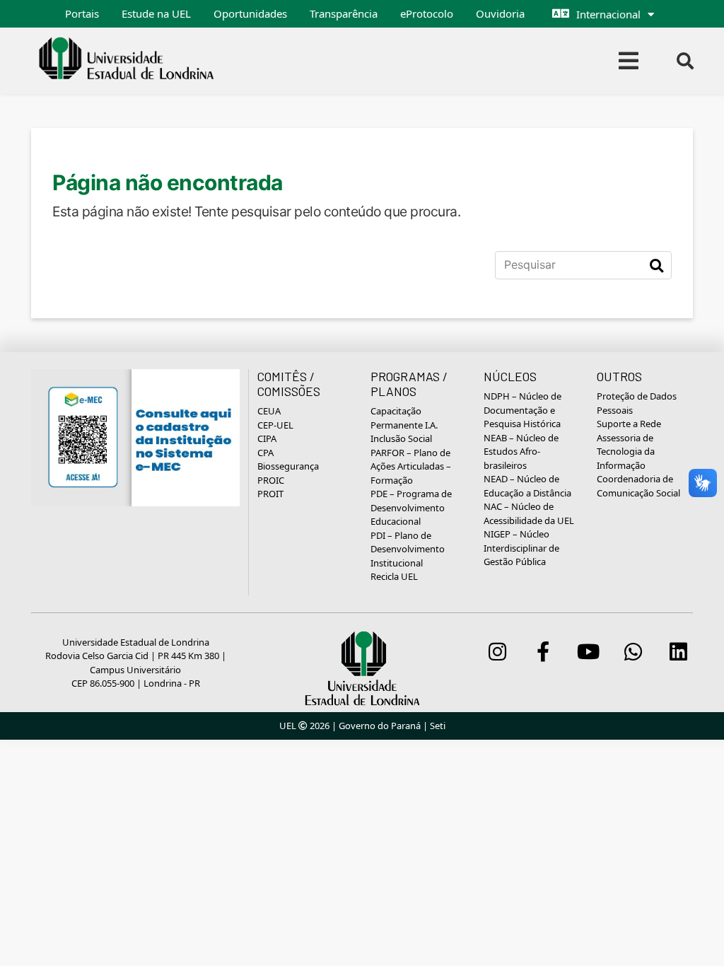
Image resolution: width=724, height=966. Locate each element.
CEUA (269, 411)
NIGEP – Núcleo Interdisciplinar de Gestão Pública (521, 548)
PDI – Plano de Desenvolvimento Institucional (407, 549)
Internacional (608, 14)
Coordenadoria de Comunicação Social (638, 485)
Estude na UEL (156, 13)
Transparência (344, 13)
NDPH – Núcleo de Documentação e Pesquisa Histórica (522, 410)
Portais (82, 13)
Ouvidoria (500, 13)
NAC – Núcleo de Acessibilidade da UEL (529, 513)
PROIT (270, 493)
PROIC (270, 480)
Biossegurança (288, 466)
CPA (265, 452)
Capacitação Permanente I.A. (404, 418)
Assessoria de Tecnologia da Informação (626, 451)
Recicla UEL (394, 576)
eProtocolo (426, 13)
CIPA (266, 438)
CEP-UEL (275, 425)
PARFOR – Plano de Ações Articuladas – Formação (410, 466)
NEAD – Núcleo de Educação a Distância (527, 485)
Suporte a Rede (629, 423)
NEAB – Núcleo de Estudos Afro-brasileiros (521, 451)
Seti (437, 725)
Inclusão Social (401, 438)
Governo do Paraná (380, 725)
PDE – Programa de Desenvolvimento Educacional (411, 507)
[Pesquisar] (656, 265)
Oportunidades (250, 13)
